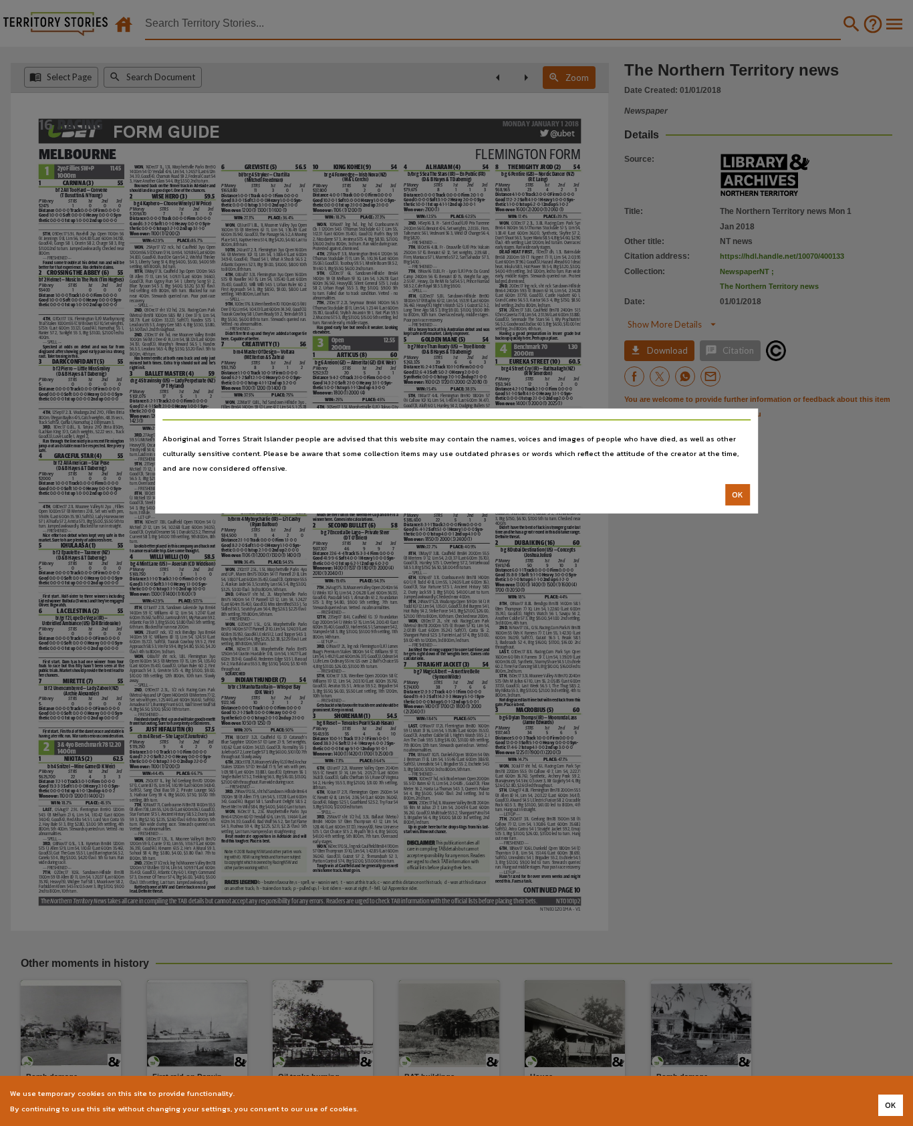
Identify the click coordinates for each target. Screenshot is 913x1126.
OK (737, 495)
